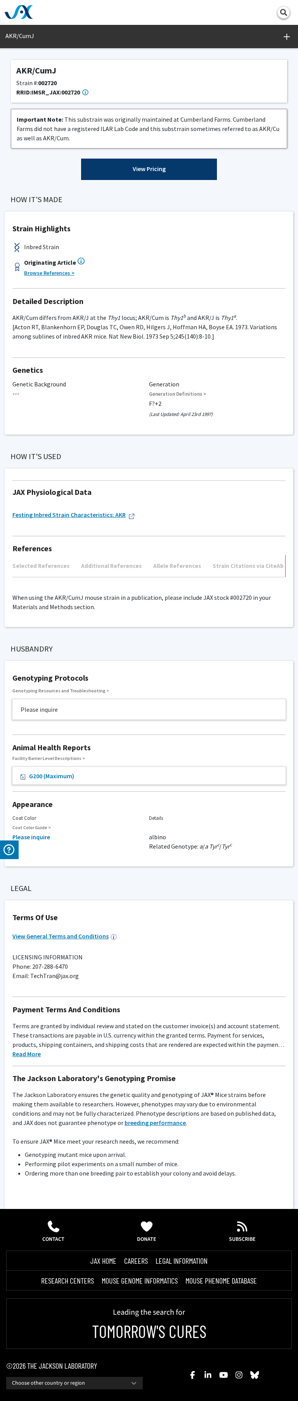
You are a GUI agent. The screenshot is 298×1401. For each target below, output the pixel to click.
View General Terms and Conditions (60, 936)
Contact (53, 1239)
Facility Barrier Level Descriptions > (48, 758)
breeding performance (155, 1123)
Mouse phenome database (221, 1280)
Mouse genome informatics (140, 1280)
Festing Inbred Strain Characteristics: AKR (69, 515)
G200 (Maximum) (51, 776)
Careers (136, 1260)
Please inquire (31, 837)
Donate (146, 1239)
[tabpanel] (149, 581)
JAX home (103, 1260)
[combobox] (74, 1383)
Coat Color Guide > (31, 827)
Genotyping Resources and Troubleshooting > (60, 691)
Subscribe (242, 1239)
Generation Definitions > (177, 394)
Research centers (67, 1280)
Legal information (182, 1260)
